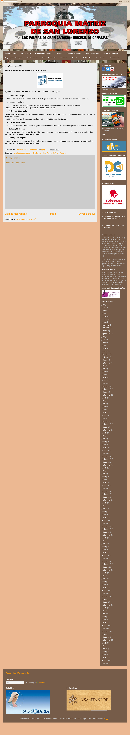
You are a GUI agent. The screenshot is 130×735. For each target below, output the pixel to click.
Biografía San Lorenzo (43, 53)
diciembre (105, 325)
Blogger (106, 719)
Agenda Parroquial (74, 53)
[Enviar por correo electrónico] (51, 150)
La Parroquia (26, 53)
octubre (104, 331)
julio (103, 305)
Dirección (75, 58)
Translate (41, 683)
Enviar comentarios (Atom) (26, 219)
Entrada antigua (86, 213)
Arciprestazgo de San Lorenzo (30, 153)
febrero (104, 319)
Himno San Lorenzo (110, 53)
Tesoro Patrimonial (49, 58)
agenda (16, 153)
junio (103, 307)
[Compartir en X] (55, 150)
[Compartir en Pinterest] (58, 150)
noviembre (106, 328)
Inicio (53, 213)
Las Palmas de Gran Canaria (54, 153)
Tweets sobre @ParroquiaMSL (17, 673)
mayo (104, 310)
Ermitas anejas (32, 58)
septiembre (106, 334)
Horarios (59, 53)
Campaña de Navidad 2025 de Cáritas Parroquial (114, 217)
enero (104, 322)
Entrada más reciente (16, 213)
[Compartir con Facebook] (56, 150)
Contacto (63, 58)
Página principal (11, 53)
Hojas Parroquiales (92, 53)
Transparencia (115, 58)
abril (103, 313)
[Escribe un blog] (53, 150)
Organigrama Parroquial (13, 58)
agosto (104, 398)
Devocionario (100, 58)
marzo (104, 316)
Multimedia (87, 58)
